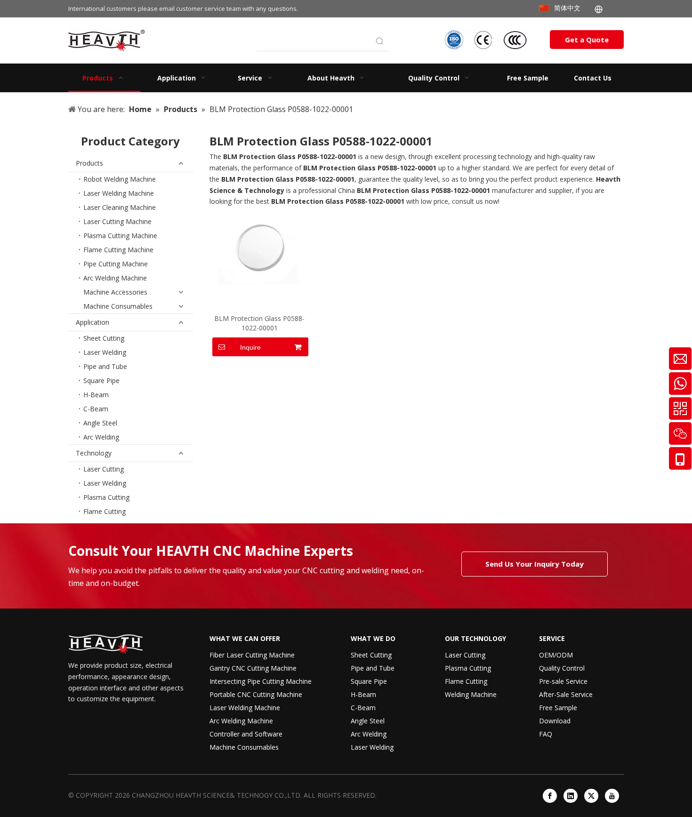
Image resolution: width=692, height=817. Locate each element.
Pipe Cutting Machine (115, 263)
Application (92, 322)
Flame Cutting (104, 511)
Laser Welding (104, 352)
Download (555, 720)
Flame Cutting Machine (118, 249)
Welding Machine (471, 694)
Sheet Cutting (103, 338)
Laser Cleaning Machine (119, 207)
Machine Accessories (115, 292)
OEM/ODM (556, 654)
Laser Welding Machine (118, 193)
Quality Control (562, 668)
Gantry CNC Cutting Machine (253, 668)
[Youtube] (612, 796)
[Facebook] (550, 796)
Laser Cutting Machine (117, 221)
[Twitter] (591, 796)
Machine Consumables (118, 306)
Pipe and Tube (105, 366)
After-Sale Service (566, 694)
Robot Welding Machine (119, 179)
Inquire (250, 347)
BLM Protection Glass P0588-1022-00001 (259, 323)
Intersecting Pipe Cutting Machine (260, 681)
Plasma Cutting (106, 497)
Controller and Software (245, 733)
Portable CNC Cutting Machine (255, 694)
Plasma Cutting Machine (120, 235)
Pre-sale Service (563, 681)
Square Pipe (101, 380)
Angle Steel (100, 422)
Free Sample (558, 707)
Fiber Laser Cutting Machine (252, 654)
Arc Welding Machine (115, 277)
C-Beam (95, 408)
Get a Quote (587, 39)
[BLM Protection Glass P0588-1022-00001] (259, 248)
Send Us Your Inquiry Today (534, 564)
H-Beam (96, 394)
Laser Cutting (103, 469)
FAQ (545, 733)
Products (89, 163)
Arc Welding (101, 437)
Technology (94, 453)
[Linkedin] (570, 796)
